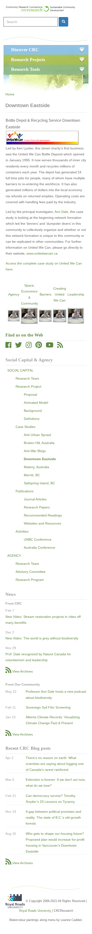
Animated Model (36, 402)
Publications (24, 491)
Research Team (27, 378)
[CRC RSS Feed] (60, 346)
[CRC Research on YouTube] (49, 346)
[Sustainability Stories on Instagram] (29, 346)
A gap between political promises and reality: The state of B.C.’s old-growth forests (53, 817)
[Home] (43, 9)
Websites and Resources (42, 523)
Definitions (31, 419)
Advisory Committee (31, 572)
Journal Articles (35, 499)
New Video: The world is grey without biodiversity (41, 638)
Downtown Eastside (40, 459)
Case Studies (25, 427)
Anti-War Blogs (35, 451)
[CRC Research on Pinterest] (38, 346)
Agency (13, 294)
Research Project (28, 386)
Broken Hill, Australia (39, 443)
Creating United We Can (59, 294)
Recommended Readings (43, 515)
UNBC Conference (37, 539)
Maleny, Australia (36, 467)
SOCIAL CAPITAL (20, 370)
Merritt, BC (32, 475)
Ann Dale (61, 212)
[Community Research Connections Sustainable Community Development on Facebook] (8, 346)
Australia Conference (39, 547)
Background (33, 411)
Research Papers (37, 507)
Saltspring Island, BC (39, 483)
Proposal (30, 394)
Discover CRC (25, 49)
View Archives (22, 671)
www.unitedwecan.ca (42, 253)
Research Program (30, 580)
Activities (22, 531)
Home (9, 94)
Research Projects (28, 59)
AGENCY (14, 555)
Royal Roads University (35, 910)
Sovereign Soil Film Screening (48, 707)
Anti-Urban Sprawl (37, 435)
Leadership (75, 294)
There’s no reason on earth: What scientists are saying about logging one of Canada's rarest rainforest (55, 764)
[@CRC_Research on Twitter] (18, 346)
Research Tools (25, 69)
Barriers (45, 294)
